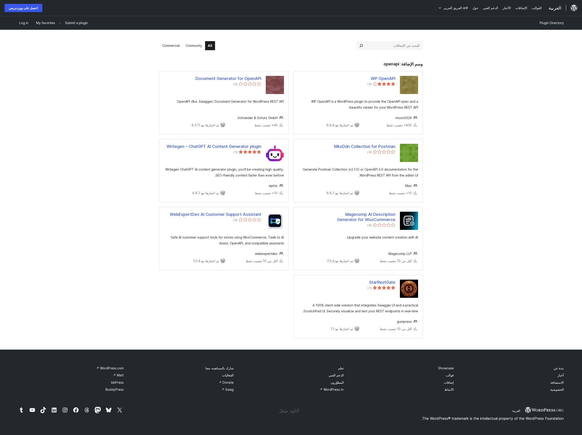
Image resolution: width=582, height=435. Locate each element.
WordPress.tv (332, 389)
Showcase (446, 368)
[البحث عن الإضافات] (361, 45)
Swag (227, 389)
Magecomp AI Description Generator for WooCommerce (366, 217)
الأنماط (449, 389)
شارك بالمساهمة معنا (219, 368)
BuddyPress (114, 389)
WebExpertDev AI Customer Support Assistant (215, 214)
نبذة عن (559, 368)
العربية (516, 411)
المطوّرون (337, 382)
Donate (226, 382)
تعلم (341, 368)
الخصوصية (557, 389)
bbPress (117, 382)
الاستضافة (557, 382)
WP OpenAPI (383, 78)
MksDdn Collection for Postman (364, 146)
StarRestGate (382, 282)
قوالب (450, 375)
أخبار (560, 375)
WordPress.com (110, 368)
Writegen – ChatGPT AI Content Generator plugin (214, 146)
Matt (118, 375)
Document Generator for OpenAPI (228, 78)
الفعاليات (228, 375)
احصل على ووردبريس (23, 8)
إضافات (449, 382)
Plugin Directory (552, 23)
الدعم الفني (336, 375)
